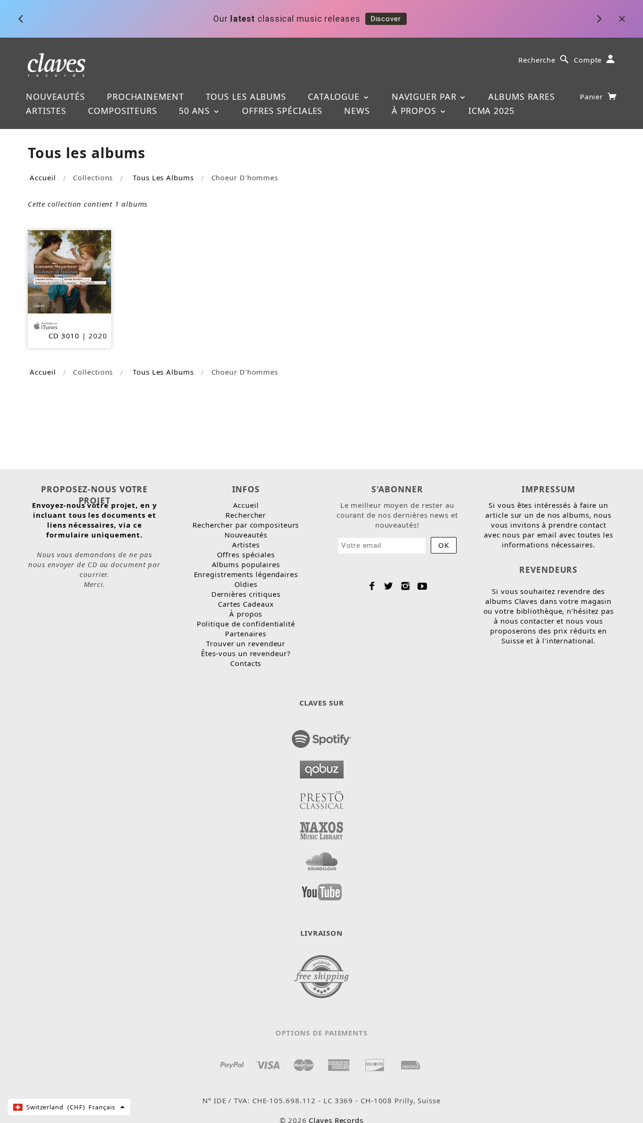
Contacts (245, 663)
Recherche (536, 59)
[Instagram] (405, 586)
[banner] (57, 64)
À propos (415, 110)
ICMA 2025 (491, 110)
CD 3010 (64, 335)
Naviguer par (425, 96)
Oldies (245, 584)
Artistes (46, 110)
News (357, 110)
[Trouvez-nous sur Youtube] (322, 889)
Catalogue (335, 96)
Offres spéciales (282, 110)
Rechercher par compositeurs (246, 524)
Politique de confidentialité (246, 623)
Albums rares (521, 96)
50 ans (196, 110)
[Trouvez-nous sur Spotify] (322, 736)
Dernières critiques (246, 594)
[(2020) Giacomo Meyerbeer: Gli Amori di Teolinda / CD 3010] (69, 270)
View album (473, 21)
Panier (592, 96)
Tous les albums (246, 96)
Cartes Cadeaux (246, 604)
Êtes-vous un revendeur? (246, 653)
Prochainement (145, 96)
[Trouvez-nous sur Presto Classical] (322, 797)
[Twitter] (389, 586)
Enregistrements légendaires (246, 574)
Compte (588, 59)
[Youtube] (422, 586)
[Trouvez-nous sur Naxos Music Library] (322, 828)
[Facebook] (372, 586)
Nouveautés (55, 96)
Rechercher (245, 515)
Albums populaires (246, 564)
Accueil (43, 177)
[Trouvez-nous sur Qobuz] (322, 766)
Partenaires (245, 633)
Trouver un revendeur (245, 643)
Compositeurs (122, 110)
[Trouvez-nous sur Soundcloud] (322, 858)
